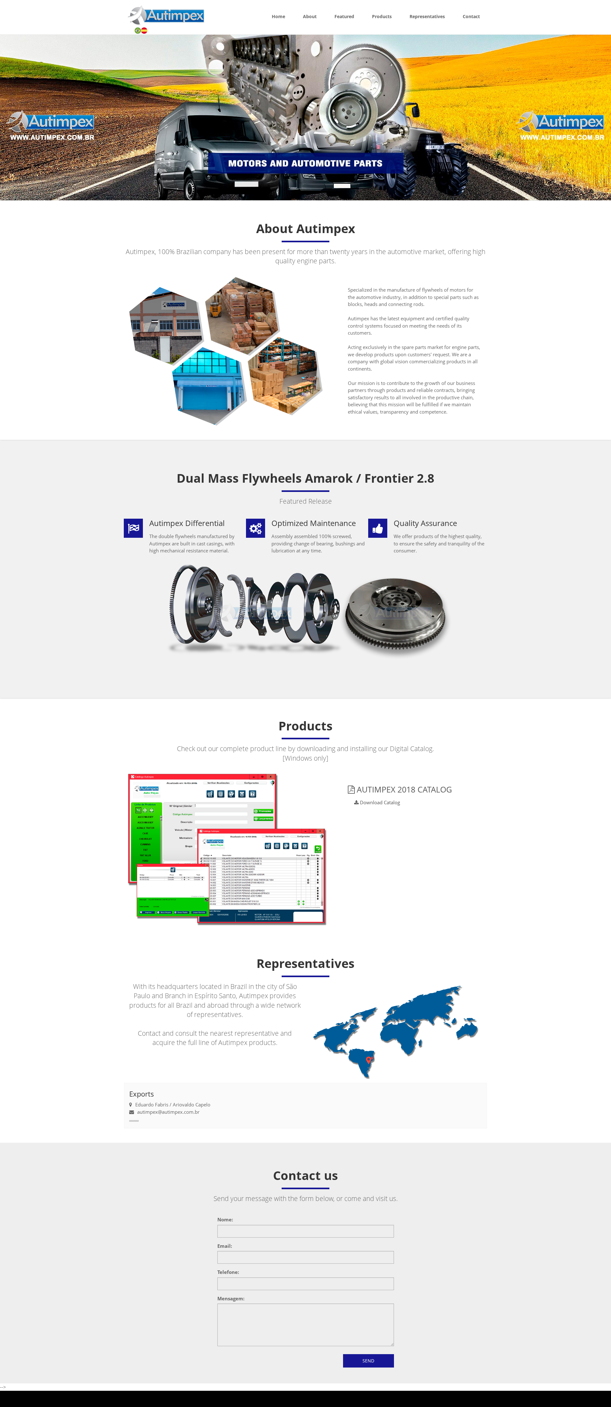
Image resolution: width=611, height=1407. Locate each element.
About (310, 16)
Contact (471, 16)
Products (382, 16)
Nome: (225, 1219)
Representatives (427, 16)
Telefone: (228, 1272)
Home (278, 16)
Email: (224, 1246)
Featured (344, 16)
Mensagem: (230, 1298)
